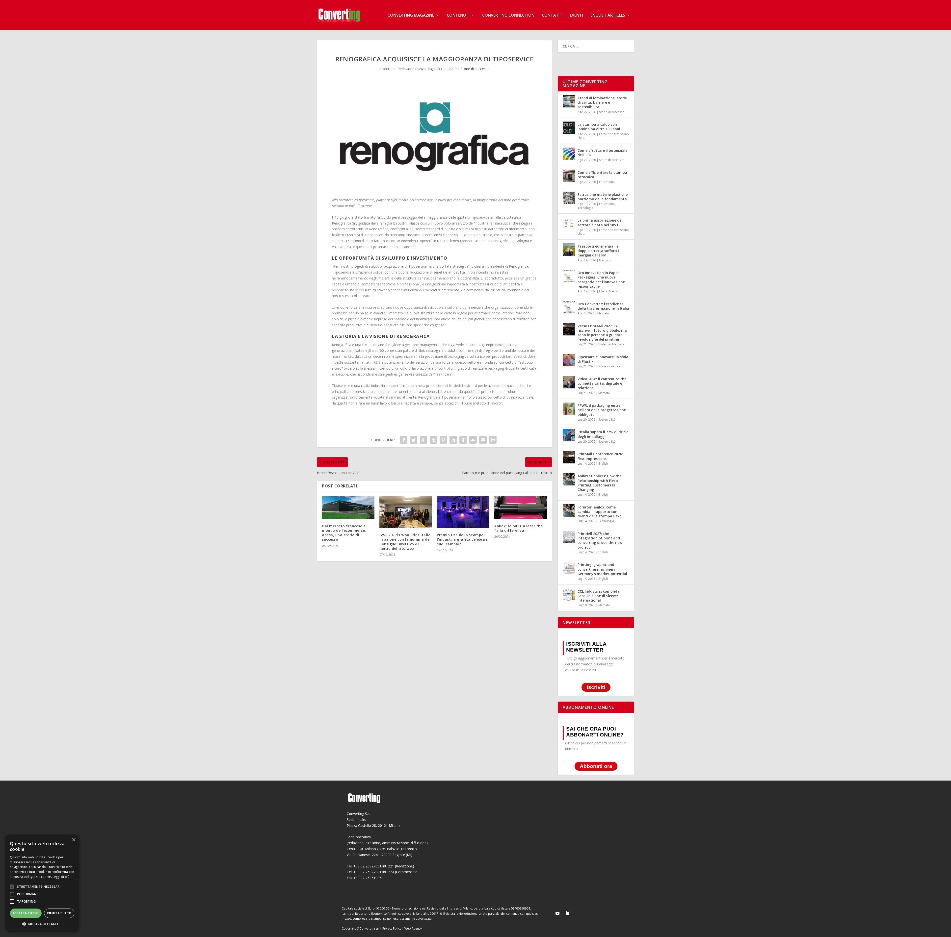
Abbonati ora (596, 766)
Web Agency (413, 928)
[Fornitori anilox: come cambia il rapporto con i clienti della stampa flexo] (569, 510)
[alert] (42, 883)
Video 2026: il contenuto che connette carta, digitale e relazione (602, 383)
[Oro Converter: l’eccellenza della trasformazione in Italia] (569, 307)
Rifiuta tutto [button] (59, 913)
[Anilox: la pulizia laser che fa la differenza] (520, 507)
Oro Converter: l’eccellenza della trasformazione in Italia (603, 306)
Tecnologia (585, 208)
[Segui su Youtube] (557, 913)
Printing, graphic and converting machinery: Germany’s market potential (602, 569)
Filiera (603, 291)
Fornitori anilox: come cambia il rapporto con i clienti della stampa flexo (600, 511)
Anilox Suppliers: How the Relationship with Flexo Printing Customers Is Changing (599, 483)
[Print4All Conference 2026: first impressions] (569, 457)
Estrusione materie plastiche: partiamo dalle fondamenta (603, 196)
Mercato (605, 260)
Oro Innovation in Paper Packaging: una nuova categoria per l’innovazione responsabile (601, 279)
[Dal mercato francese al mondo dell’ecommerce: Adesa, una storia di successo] (348, 507)
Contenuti (458, 15)
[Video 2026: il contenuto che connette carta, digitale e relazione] (569, 382)
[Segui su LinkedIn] (567, 913)
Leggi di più (61, 877)
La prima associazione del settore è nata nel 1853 (600, 222)
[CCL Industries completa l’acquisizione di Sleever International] (569, 594)
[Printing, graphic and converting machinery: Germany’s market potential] (569, 568)
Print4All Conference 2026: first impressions (600, 456)
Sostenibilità (606, 419)
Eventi (576, 15)
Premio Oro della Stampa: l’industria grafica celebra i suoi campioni (462, 539)
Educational (607, 182)
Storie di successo (475, 68)
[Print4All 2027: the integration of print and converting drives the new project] (569, 537)
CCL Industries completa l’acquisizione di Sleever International (599, 596)
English (603, 463)
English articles (607, 15)
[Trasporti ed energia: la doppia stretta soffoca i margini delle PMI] (569, 249)
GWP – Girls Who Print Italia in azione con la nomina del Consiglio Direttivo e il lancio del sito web (405, 541)
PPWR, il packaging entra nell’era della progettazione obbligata (602, 410)
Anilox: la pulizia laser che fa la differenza (518, 528)
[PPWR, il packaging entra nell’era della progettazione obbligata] (569, 409)
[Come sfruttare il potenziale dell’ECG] (569, 154)
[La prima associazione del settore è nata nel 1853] (569, 223)
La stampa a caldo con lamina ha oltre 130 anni (599, 126)
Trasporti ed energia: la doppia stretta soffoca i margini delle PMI (598, 250)
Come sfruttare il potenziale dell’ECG (602, 152)
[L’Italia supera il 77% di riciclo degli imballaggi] (569, 435)
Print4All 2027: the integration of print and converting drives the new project (600, 540)
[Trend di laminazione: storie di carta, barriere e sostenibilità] (569, 101)
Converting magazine (411, 15)
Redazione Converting (415, 68)
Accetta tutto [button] (26, 913)
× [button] (74, 840)
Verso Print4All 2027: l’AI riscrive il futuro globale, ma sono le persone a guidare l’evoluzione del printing (602, 333)
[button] (42, 924)
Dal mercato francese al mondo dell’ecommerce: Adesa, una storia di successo (344, 533)
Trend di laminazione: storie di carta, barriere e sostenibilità (602, 102)
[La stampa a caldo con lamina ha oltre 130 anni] (569, 128)
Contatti (552, 15)
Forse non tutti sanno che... (603, 136)
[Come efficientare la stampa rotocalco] (569, 176)
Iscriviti (596, 687)
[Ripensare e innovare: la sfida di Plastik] (569, 360)
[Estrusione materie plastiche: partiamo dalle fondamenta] (569, 198)
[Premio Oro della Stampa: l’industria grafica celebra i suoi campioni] (463, 512)
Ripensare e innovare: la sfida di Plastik (603, 359)
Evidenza (604, 344)
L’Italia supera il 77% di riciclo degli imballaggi (603, 434)
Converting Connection (508, 15)
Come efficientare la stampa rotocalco (602, 174)
